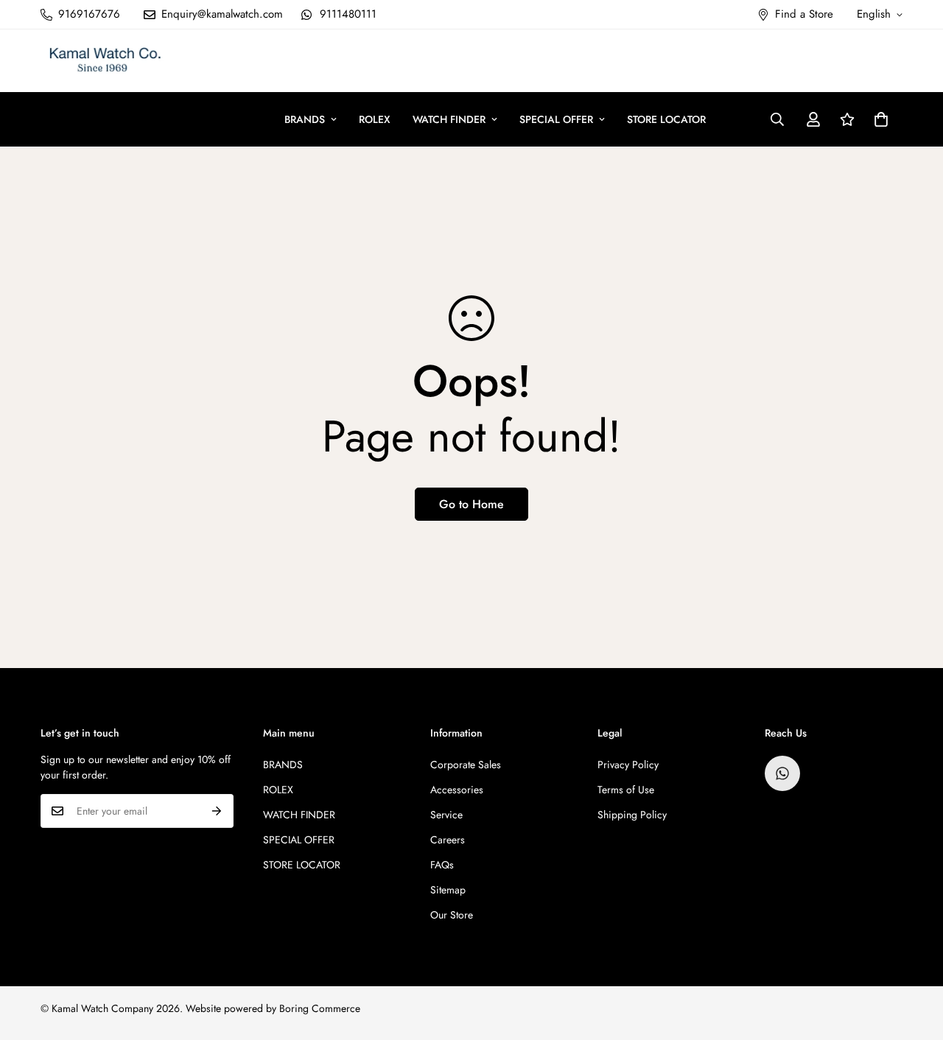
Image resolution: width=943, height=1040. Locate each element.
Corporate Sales (465, 764)
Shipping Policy (632, 814)
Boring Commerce (319, 1008)
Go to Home (471, 504)
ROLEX (374, 119)
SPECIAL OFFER (556, 119)
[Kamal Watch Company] (105, 60)
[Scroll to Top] (914, 960)
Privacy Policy (628, 764)
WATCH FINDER (449, 119)
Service (446, 814)
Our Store (451, 914)
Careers (447, 839)
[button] (881, 119)
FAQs (442, 864)
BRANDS (304, 119)
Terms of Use (625, 789)
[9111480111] (782, 773)
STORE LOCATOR (666, 119)
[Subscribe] (217, 811)
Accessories (456, 789)
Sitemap (448, 889)
